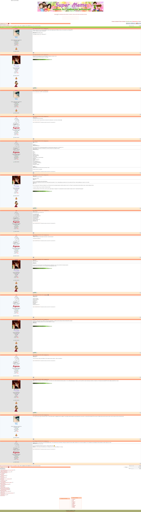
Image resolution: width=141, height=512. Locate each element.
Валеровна (74, 505)
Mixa (73, 504)
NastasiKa (73, 501)
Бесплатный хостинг (69, 511)
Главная (55, 14)
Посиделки (2, 474)
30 (17, 71)
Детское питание (2, 481)
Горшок (2, 485)
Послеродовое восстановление (5, 488)
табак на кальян (3, 475)
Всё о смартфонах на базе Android (25, 25)
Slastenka (73, 499)
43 (48, 379)
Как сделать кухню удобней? (5, 491)
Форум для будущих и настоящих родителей (6, 25)
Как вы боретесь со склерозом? (6, 478)
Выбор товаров (2, 483)
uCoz (74, 511)
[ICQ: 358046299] (35, 87)
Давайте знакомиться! (3, 470)
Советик (2, 473)
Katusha (73, 506)
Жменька (73, 503)
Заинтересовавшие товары (5, 484)
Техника (18, 25)
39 (48, 259)
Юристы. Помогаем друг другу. (6, 471)
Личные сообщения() (115, 21)
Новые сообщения (122, 21)
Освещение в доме (4, 494)
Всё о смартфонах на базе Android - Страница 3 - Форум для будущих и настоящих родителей (72, 14)
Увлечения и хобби (3, 490)
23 (17, 133)
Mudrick (73, 507)
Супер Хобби (15, 25)
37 (48, 210)
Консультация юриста (3, 472)
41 (48, 319)
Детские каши (3, 480)
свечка (73, 502)
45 (48, 441)
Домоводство (2, 493)
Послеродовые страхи (4, 487)
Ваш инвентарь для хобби (5, 489)
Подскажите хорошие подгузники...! (6, 482)
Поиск (140, 21)
